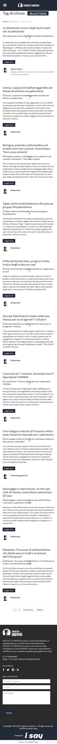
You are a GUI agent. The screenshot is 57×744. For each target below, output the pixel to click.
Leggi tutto (9, 62)
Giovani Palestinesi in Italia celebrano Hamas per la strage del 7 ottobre (26, 317)
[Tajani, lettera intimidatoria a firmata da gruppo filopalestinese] (28, 212)
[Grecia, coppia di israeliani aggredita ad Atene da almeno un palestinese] (28, 96)
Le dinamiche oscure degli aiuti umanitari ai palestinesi (27, 29)
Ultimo (39, 609)
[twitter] (8, 670)
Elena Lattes (16, 69)
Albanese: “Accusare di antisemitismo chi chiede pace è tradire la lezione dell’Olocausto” (26, 553)
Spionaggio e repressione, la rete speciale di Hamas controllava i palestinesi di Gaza (27, 492)
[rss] (18, 670)
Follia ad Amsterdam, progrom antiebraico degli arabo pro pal (26, 262)
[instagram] (13, 670)
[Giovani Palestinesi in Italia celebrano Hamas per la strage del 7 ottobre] (28, 325)
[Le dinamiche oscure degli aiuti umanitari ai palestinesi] (28, 35)
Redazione (15, 132)
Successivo (28, 609)
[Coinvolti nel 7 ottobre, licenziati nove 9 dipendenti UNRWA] (28, 382)
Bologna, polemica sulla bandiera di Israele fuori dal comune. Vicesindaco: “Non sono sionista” (27, 148)
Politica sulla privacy (28, 728)
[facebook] (3, 670)
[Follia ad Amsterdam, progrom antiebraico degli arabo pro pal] (28, 270)
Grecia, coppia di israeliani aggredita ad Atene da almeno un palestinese (27, 89)
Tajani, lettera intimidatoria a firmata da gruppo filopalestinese (28, 205)
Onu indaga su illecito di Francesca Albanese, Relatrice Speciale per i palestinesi (28, 432)
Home (5, 21)
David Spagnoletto (19, 475)
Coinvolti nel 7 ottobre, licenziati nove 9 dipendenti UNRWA (28, 375)
